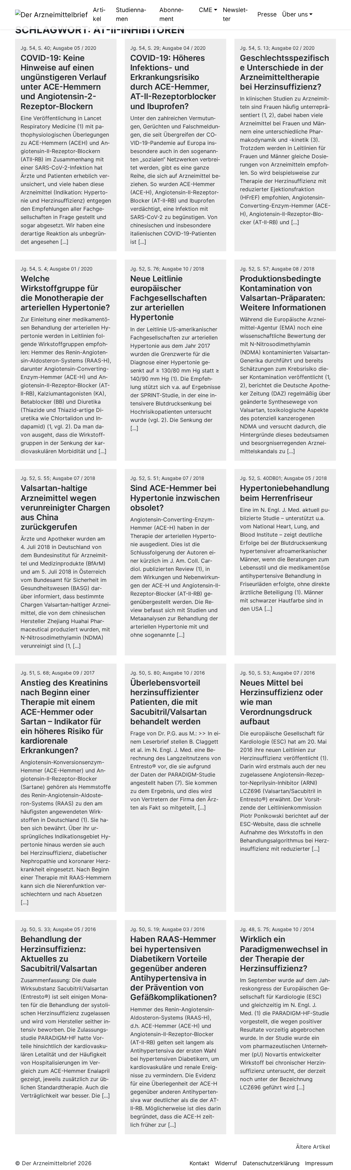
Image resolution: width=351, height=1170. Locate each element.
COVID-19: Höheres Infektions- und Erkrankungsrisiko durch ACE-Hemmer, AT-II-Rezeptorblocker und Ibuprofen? (173, 82)
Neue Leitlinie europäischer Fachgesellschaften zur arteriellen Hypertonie (168, 298)
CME (206, 9)
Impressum (319, 1163)
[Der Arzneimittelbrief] (51, 14)
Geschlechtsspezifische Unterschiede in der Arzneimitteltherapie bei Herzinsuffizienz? (284, 72)
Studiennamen (131, 14)
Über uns (295, 14)
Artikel (99, 14)
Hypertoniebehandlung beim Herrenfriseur (284, 493)
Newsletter (235, 14)
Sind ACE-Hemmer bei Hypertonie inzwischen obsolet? (175, 497)
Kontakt (199, 1163)
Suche (320, 14)
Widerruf (226, 1163)
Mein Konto (331, 14)
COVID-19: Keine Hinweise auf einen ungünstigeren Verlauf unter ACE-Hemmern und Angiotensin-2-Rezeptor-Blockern (64, 82)
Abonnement (171, 14)
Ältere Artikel (314, 1146)
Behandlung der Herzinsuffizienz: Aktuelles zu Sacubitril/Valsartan (59, 953)
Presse (267, 14)
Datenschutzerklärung (271, 1163)
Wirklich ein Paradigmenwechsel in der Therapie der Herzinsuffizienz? (284, 953)
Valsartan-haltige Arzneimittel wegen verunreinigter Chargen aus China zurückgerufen (65, 507)
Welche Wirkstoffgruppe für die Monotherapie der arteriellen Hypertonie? (65, 293)
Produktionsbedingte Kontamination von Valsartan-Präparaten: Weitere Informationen (283, 293)
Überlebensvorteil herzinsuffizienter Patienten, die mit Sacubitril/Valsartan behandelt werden (168, 702)
